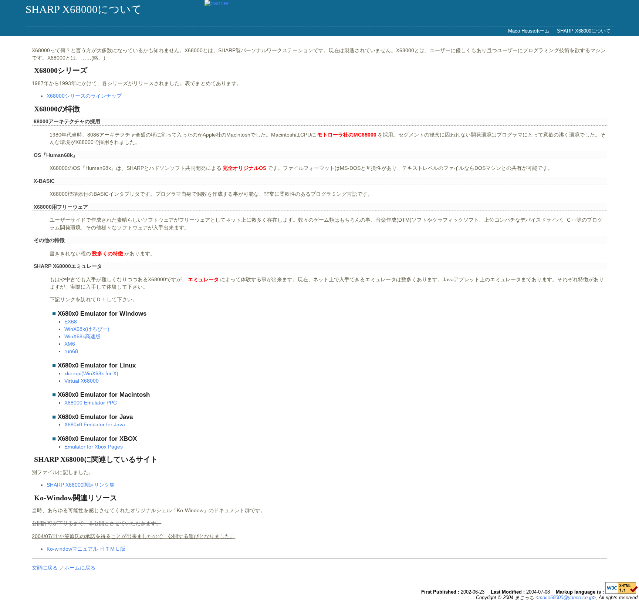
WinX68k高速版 (82, 336)
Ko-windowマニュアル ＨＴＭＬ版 (86, 549)
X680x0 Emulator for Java (94, 424)
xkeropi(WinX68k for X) (91, 373)
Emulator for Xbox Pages (93, 447)
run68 (71, 351)
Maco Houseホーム (529, 31)
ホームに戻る (79, 568)
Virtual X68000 (81, 381)
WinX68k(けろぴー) (86, 329)
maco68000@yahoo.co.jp (565, 597)
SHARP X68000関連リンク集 (81, 485)
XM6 (69, 344)
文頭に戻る (45, 568)
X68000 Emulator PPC (90, 403)
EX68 (70, 322)
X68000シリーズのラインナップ (84, 96)
